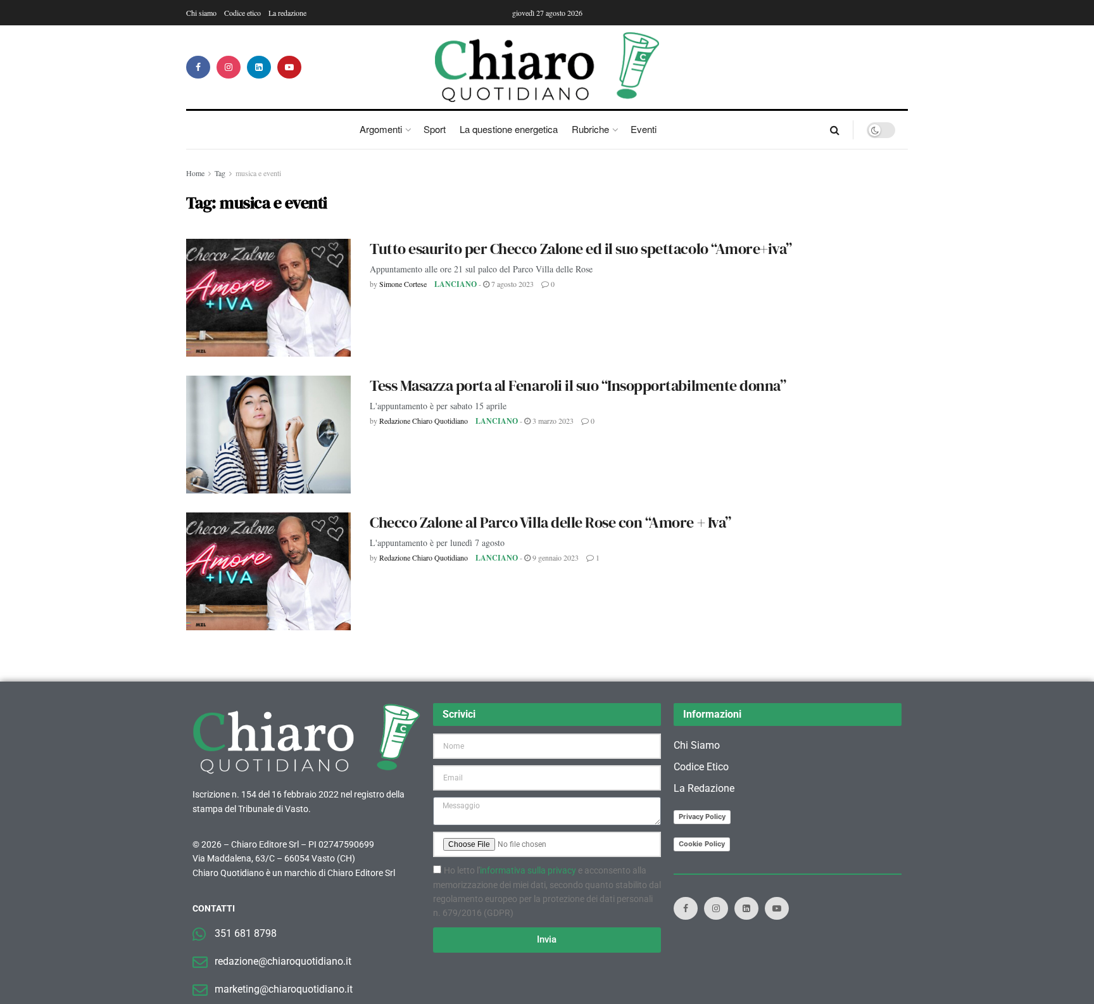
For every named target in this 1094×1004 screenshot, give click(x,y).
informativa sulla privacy (528, 870)
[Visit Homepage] (547, 67)
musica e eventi (258, 173)
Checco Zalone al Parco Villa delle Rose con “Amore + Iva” (550, 522)
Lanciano (455, 284)
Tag (220, 173)
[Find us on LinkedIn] (259, 67)
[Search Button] (834, 130)
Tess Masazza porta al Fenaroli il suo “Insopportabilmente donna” (578, 385)
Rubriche (590, 129)
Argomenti (381, 129)
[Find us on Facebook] (198, 67)
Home (195, 173)
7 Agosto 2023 (511, 284)
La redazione (287, 13)
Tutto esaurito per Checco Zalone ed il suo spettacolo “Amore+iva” (581, 248)
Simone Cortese (403, 284)
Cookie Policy (702, 843)
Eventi (644, 129)
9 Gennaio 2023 (555, 557)
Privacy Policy (702, 816)
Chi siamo (201, 13)
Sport (435, 129)
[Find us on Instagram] (229, 67)
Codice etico (242, 13)
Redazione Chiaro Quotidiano (423, 421)
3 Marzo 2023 (552, 421)
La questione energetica (509, 129)
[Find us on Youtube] (289, 67)
